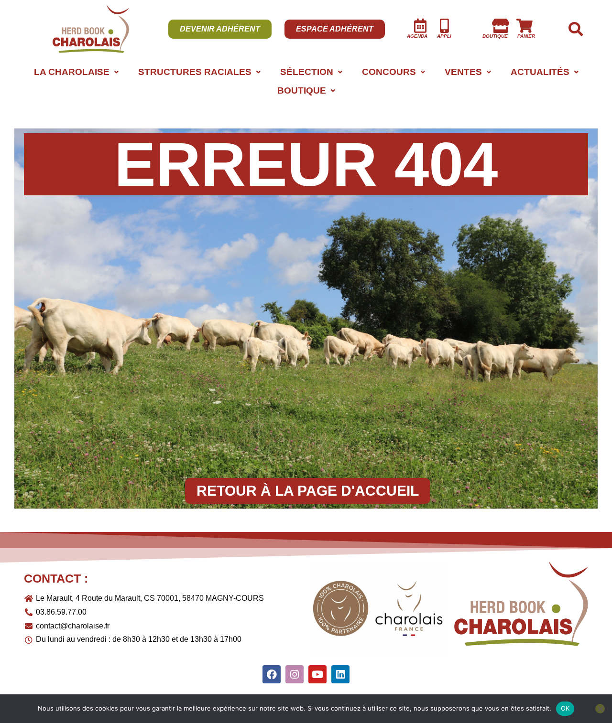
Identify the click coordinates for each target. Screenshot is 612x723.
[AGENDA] (420, 26)
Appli (444, 36)
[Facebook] (271, 674)
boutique (495, 36)
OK (565, 708)
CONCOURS (389, 72)
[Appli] (444, 26)
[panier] (524, 26)
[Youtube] (317, 674)
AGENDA (417, 36)
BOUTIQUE (301, 90)
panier (526, 36)
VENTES (463, 72)
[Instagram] (294, 674)
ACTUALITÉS (540, 72)
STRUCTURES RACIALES (194, 72)
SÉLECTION (306, 72)
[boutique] (500, 26)
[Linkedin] (340, 674)
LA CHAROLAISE (71, 72)
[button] (76, 72)
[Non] (600, 708)
